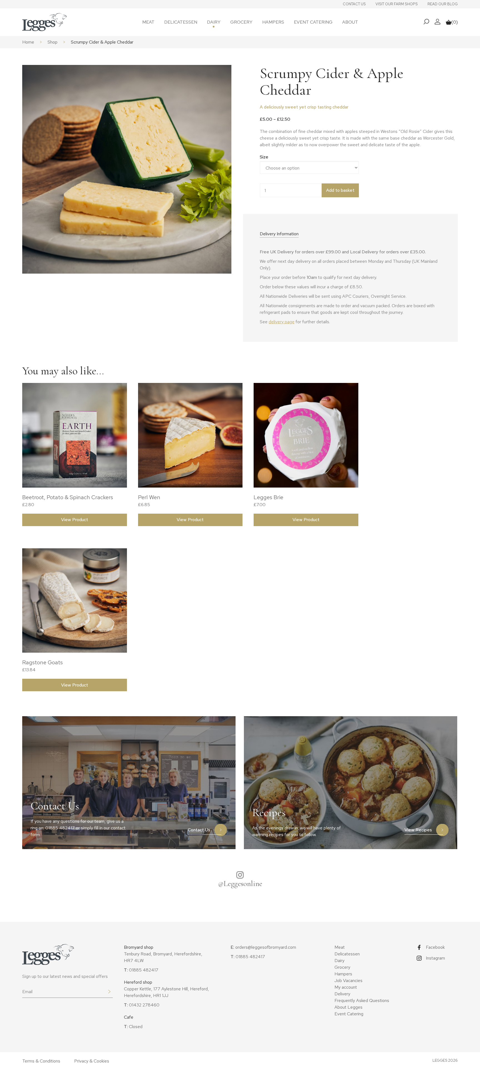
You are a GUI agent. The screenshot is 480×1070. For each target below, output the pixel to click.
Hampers (273, 22)
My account (345, 987)
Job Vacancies (348, 980)
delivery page (281, 322)
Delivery (342, 994)
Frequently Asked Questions (361, 1000)
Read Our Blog (443, 4)
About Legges (348, 1007)
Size (264, 157)
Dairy (214, 22)
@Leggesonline (240, 883)
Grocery (241, 22)
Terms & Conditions (41, 1061)
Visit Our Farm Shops (397, 4)
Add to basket (340, 190)
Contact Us (354, 4)
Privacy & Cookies (91, 1061)
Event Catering (313, 22)
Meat (148, 22)
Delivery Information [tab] (279, 234)
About (350, 22)
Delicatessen (180, 22)
